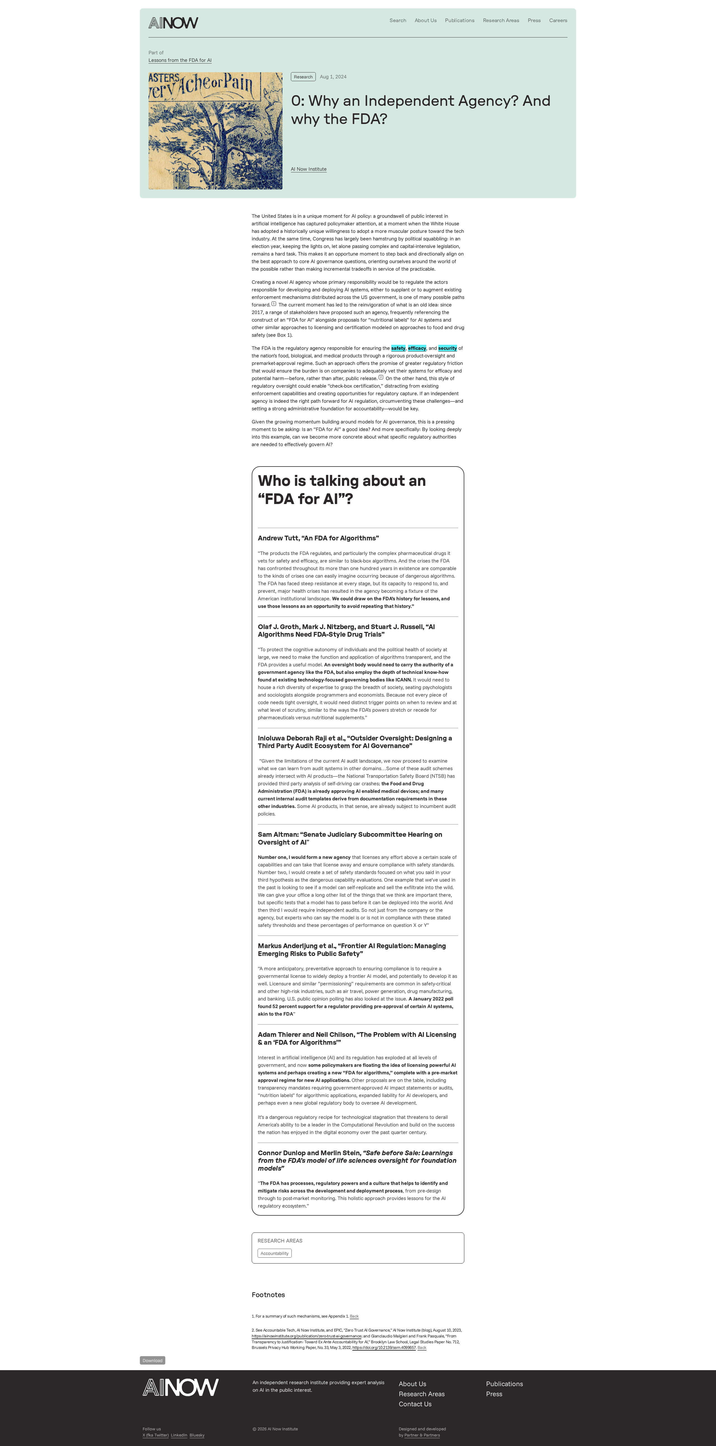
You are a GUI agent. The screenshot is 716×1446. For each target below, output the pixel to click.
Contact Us (415, 1404)
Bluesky (197, 1435)
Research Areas (501, 20)
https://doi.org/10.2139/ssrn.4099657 (384, 1347)
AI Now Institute (309, 169)
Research (303, 76)
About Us (426, 20)
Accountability (275, 1253)
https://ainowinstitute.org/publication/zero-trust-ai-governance (306, 1336)
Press (534, 20)
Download (152, 1360)
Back (354, 1316)
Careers (558, 20)
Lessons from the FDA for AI (180, 60)
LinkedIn (179, 1435)
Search (398, 20)
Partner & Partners (422, 1435)
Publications (459, 20)
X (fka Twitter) (156, 1435)
